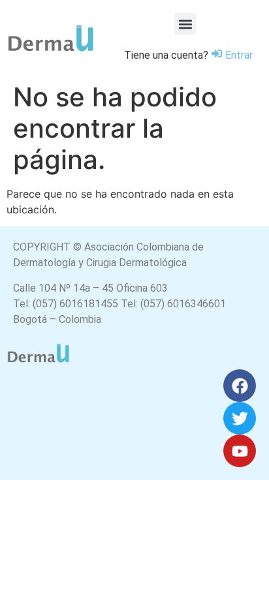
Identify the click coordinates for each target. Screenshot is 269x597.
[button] (185, 24)
